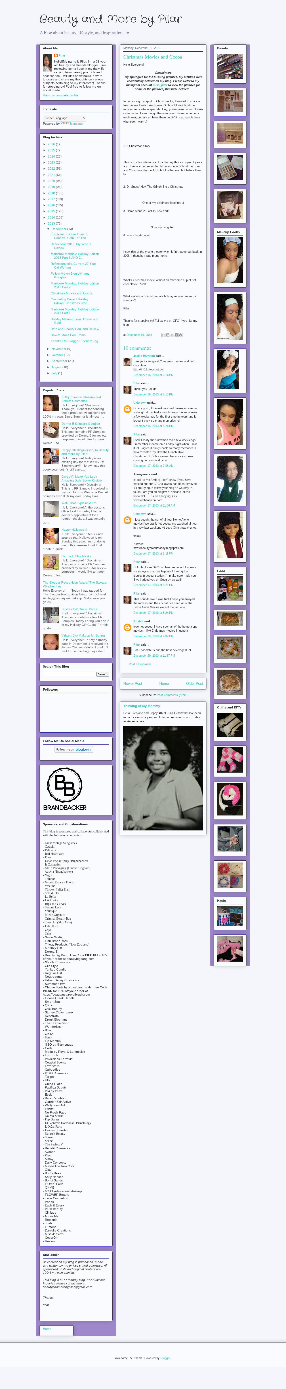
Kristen (138, 621)
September (60, 361)
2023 (52, 162)
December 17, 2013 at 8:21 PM (153, 585)
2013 (52, 223)
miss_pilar (160, 85)
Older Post (194, 683)
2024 (52, 156)
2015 (52, 211)
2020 (52, 181)
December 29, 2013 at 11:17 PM (154, 655)
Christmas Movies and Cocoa (71, 293)
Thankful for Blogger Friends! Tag (74, 341)
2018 (52, 193)
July (55, 373)
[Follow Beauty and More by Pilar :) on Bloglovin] (74, 751)
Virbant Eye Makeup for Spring (83, 635)
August (57, 367)
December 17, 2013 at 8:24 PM (153, 612)
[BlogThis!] (168, 335)
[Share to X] (172, 335)
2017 (52, 199)
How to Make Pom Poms (68, 335)
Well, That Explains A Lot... (80, 503)
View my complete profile (60, 95)
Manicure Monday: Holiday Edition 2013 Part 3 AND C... (75, 255)
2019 (52, 187)
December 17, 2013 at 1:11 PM (153, 553)
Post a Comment (140, 664)
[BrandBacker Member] (65, 810)
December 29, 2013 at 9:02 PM (153, 636)
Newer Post (132, 683)
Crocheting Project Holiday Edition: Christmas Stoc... (70, 301)
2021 (52, 175)
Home (164, 683)
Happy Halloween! (74, 529)
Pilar (136, 383)
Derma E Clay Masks (76, 556)
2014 (52, 217)
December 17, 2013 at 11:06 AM (154, 505)
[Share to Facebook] (176, 335)
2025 (52, 150)
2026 (52, 144)
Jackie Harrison (144, 355)
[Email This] (163, 335)
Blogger (165, 1358)
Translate (76, 123)
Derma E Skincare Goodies (80, 423)
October (58, 355)
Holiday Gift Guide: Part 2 (79, 609)
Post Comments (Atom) (172, 695)
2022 (52, 168)
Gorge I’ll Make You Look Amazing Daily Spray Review (81, 478)
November (59, 349)
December (59, 229)
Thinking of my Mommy (141, 706)
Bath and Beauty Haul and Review (75, 329)
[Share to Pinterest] (180, 335)
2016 (52, 205)
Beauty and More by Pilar (110, 19)
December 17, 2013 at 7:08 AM (153, 465)
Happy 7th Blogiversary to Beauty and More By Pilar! (85, 452)
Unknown (139, 402)
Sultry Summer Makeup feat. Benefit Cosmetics (81, 399)
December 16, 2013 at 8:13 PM (153, 394)
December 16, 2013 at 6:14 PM (153, 375)
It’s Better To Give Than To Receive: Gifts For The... (70, 236)
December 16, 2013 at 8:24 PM (153, 426)
